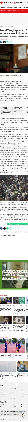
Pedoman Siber (24, 404)
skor (20, 7)
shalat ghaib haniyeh (16, 231)
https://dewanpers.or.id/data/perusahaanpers (11, 414)
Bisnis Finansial (24, 394)
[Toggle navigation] (1, 2)
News (5, 26)
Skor (22, 388)
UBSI (25, 10)
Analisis (12, 392)
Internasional (20, 10)
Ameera (2, 388)
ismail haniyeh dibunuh (5, 231)
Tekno (12, 394)
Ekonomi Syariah (12, 7)
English (22, 396)
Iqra (11, 390)
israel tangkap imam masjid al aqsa (8, 235)
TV (0, 398)
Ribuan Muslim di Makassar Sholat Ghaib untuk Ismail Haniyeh (18, 109)
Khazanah (2, 390)
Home (1, 26)
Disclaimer (2, 406)
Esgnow (2, 396)
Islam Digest (24, 390)
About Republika (4, 404)
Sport (14, 10)
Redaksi (12, 404)
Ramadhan (13, 398)
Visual (12, 396)
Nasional (3, 10)
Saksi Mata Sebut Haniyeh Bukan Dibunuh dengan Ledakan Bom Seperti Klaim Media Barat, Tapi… (6, 110)
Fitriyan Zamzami (6, 39)
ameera (3, 7)
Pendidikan (9, 10)
